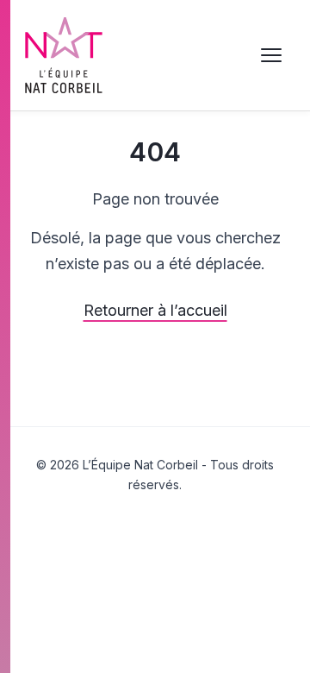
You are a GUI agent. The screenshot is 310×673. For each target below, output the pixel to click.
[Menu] (271, 55)
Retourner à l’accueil (155, 310)
